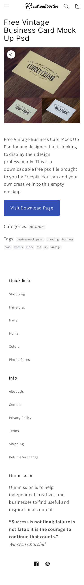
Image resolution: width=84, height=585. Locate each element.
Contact (15, 404)
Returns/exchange (24, 457)
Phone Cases (19, 359)
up (46, 247)
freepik (18, 247)
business (67, 239)
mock (29, 247)
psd (39, 247)
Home (14, 333)
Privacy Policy (20, 417)
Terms (14, 431)
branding (53, 239)
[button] (6, 6)
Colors (14, 346)
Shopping (17, 294)
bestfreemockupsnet (30, 239)
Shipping (16, 444)
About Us (16, 391)
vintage (56, 247)
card (8, 247)
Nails (13, 320)
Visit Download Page (32, 208)
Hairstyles (17, 307)
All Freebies (37, 227)
